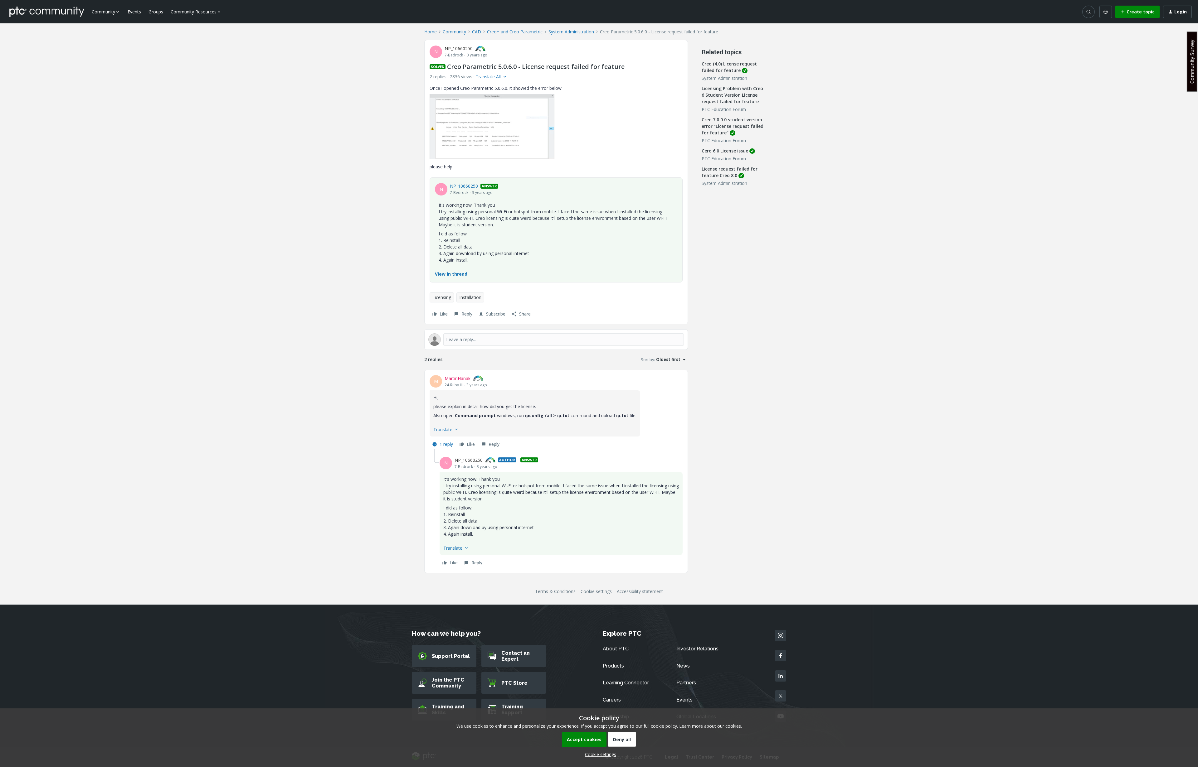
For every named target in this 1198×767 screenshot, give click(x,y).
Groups (156, 12)
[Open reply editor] (556, 340)
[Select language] (1105, 12)
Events (134, 12)
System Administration (571, 32)
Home (430, 32)
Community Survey (1192, 62)
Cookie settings (596, 591)
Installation (470, 297)
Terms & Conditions (555, 591)
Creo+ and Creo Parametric (515, 32)
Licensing (441, 297)
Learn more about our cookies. (710, 726)
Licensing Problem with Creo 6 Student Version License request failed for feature (732, 94)
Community (454, 32)
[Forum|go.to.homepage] (46, 12)
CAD (476, 32)
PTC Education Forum (724, 109)
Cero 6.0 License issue (725, 151)
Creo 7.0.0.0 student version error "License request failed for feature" (732, 126)
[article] (556, 412)
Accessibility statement (640, 591)
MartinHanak (457, 378)
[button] (1137, 12)
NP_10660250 (459, 48)
